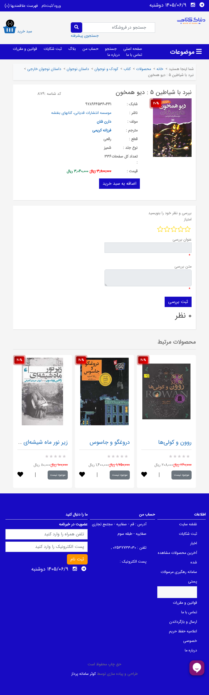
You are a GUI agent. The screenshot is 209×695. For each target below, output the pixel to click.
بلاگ (72, 49)
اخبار (193, 543)
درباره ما (113, 55)
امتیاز (188, 219)
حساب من (90, 49)
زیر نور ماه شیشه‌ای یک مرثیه (34, 442)
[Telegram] (201, 4)
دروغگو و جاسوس (110, 442)
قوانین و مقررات (25, 49)
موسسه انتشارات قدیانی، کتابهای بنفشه (81, 113)
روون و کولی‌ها (175, 442)
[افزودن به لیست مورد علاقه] (20, 475)
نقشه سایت (188, 524)
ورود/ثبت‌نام (51, 6)
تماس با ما (134, 55)
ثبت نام (77, 559)
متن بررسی (183, 266)
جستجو (111, 49)
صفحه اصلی (132, 49)
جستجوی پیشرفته (85, 36)
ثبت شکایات (53, 49)
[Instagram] (193, 4)
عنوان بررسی (182, 239)
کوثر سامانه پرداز (83, 674)
